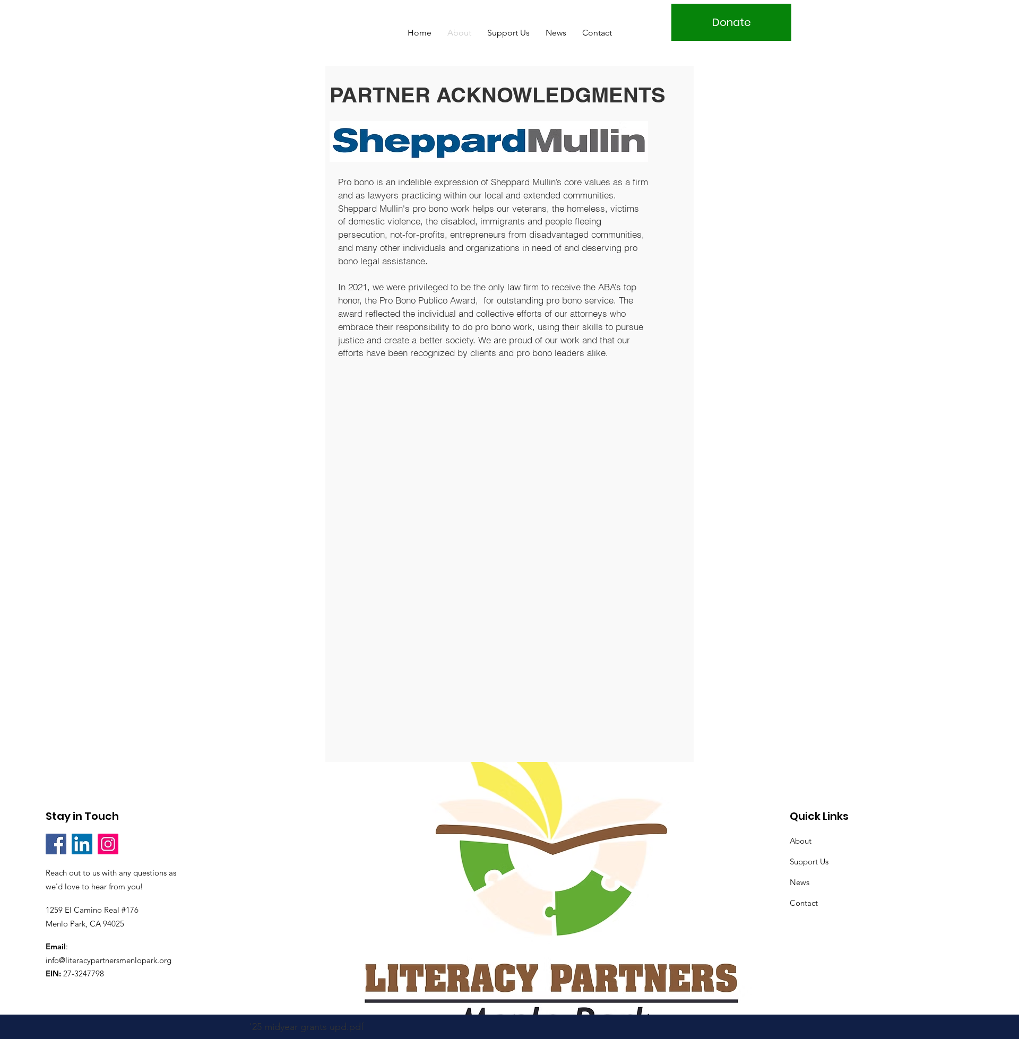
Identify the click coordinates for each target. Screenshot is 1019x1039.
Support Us (809, 861)
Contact (804, 903)
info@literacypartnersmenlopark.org (108, 960)
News (799, 882)
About (800, 841)
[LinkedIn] (82, 844)
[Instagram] (108, 844)
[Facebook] (56, 844)
